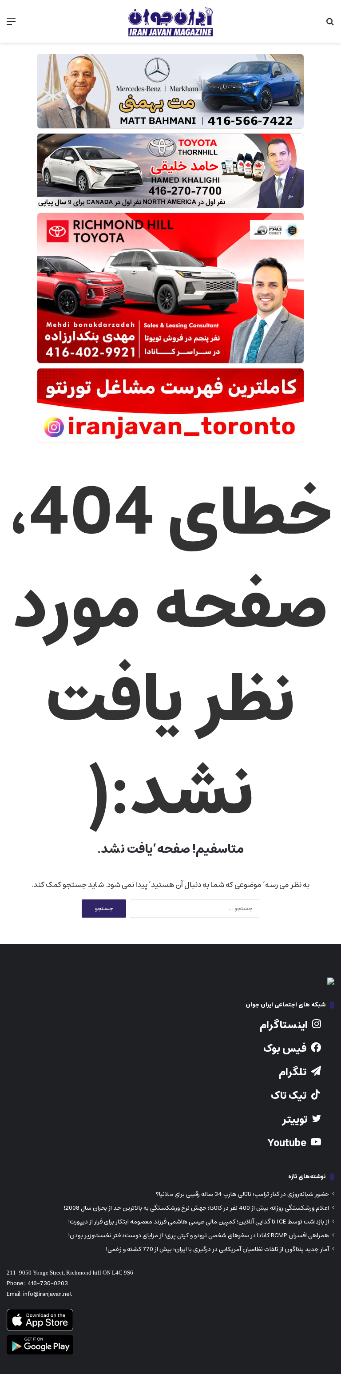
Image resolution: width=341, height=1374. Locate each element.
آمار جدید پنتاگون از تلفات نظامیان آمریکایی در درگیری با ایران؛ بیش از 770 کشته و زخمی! (217, 1249)
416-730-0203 (48, 1284)
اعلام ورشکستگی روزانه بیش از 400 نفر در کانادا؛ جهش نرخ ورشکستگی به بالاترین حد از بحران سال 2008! (196, 1208)
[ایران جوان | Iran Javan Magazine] (170, 21)
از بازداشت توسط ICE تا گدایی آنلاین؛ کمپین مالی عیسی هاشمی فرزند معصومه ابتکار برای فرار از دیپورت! (198, 1221)
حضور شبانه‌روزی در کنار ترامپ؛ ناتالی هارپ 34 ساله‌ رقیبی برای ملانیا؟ (242, 1194)
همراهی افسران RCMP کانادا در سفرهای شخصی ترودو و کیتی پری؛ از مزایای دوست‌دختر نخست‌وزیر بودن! (198, 1235)
